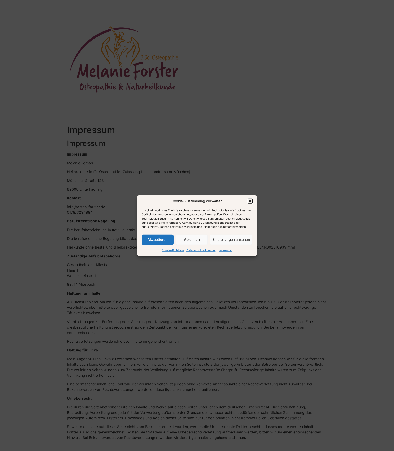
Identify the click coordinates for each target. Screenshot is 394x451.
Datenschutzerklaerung (201, 250)
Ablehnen (192, 239)
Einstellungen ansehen (231, 239)
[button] (250, 201)
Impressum (225, 250)
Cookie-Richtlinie (173, 250)
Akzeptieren (158, 239)
